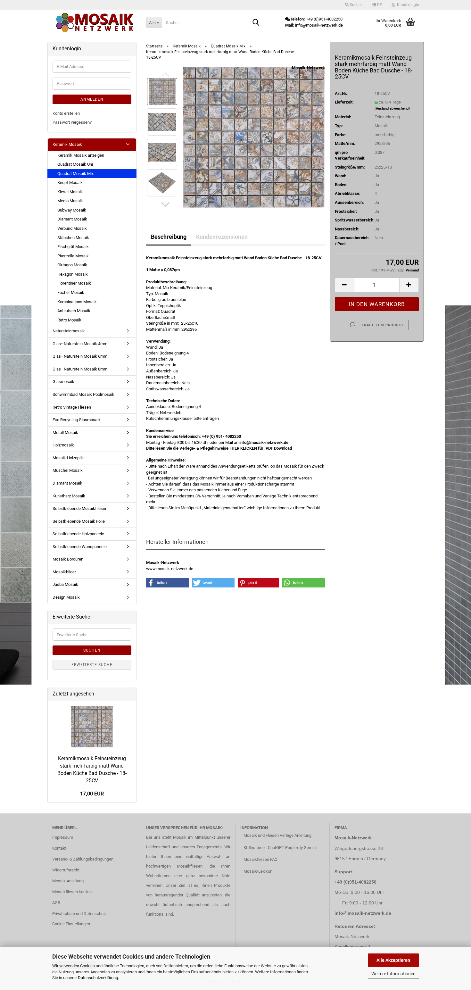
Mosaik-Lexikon (258, 871)
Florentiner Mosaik (74, 283)
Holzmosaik (63, 445)
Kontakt (59, 848)
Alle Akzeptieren (393, 960)
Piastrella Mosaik (73, 256)
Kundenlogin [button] (407, 5)
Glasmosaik (63, 381)
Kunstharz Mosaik (69, 496)
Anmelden (91, 99)
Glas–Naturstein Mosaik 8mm (80, 369)
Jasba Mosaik (65, 584)
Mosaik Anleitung (68, 880)
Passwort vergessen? (72, 122)
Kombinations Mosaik (77, 301)
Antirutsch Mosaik (73, 310)
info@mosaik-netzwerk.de (363, 913)
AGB (56, 902)
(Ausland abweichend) (392, 108)
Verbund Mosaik (72, 228)
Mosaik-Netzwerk (308, 67)
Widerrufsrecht (65, 870)
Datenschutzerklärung (98, 977)
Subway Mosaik (71, 210)
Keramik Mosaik (67, 144)
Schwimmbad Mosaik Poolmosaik (83, 394)
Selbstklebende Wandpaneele (80, 546)
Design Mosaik (66, 597)
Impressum (62, 837)
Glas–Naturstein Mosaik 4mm (80, 343)
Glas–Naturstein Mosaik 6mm (80, 356)
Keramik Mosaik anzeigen (80, 155)
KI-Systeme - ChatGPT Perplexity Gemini (280, 847)
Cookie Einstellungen (71, 923)
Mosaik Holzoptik (68, 457)
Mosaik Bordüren (68, 559)
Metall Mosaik (65, 432)
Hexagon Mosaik (72, 274)
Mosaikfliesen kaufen (72, 891)
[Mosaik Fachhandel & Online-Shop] (94, 22)
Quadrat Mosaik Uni (75, 164)
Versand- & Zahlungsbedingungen (82, 859)
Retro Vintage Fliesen (72, 407)
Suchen (92, 650)
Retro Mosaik (69, 320)
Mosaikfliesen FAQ (260, 859)
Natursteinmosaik (69, 331)
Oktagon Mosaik (72, 264)
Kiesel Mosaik (70, 191)
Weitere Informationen (393, 973)
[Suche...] (256, 23)
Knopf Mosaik (70, 182)
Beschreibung (168, 236)
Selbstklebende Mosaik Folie (79, 521)
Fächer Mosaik (70, 292)
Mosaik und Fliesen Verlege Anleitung (277, 835)
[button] (377, 5)
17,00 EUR (92, 794)
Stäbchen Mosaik (73, 237)
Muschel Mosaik (68, 470)
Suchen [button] (356, 5)
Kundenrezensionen (222, 236)
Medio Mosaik (70, 200)
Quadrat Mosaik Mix (75, 173)
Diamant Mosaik (72, 219)
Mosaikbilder (64, 572)
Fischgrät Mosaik (73, 246)
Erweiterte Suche (91, 664)
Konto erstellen (66, 113)
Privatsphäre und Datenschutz (79, 913)
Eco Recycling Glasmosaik (77, 419)
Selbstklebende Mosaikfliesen (80, 508)
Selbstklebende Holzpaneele (78, 533)
